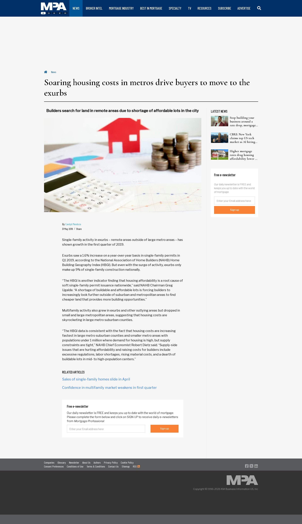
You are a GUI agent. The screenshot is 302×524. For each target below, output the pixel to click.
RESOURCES (204, 8)
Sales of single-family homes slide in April (96, 379)
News (53, 72)
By (71, 224)
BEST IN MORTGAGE (151, 8)
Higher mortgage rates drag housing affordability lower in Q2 (244, 155)
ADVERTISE (244, 8)
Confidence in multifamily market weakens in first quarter (109, 388)
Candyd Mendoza (73, 224)
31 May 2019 (67, 229)
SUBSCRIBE (224, 8)
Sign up (164, 428)
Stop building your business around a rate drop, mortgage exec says (243, 121)
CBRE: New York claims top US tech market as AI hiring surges (242, 138)
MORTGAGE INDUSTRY (121, 8)
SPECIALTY (175, 8)
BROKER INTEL (94, 8)
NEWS (76, 8)
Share (79, 229)
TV (189, 8)
